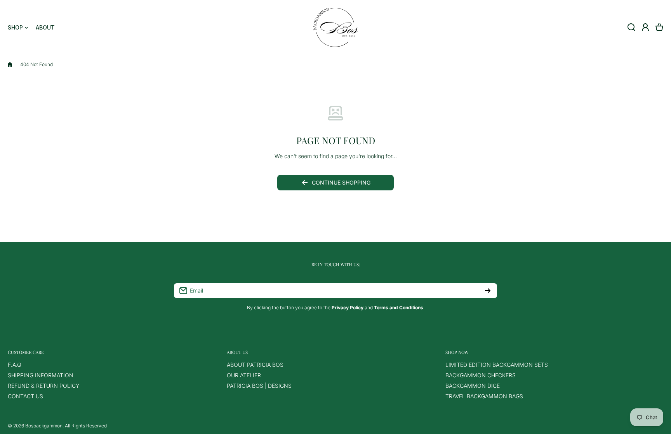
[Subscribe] (487, 290)
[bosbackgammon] (335, 27)
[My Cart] (659, 27)
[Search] (631, 27)
